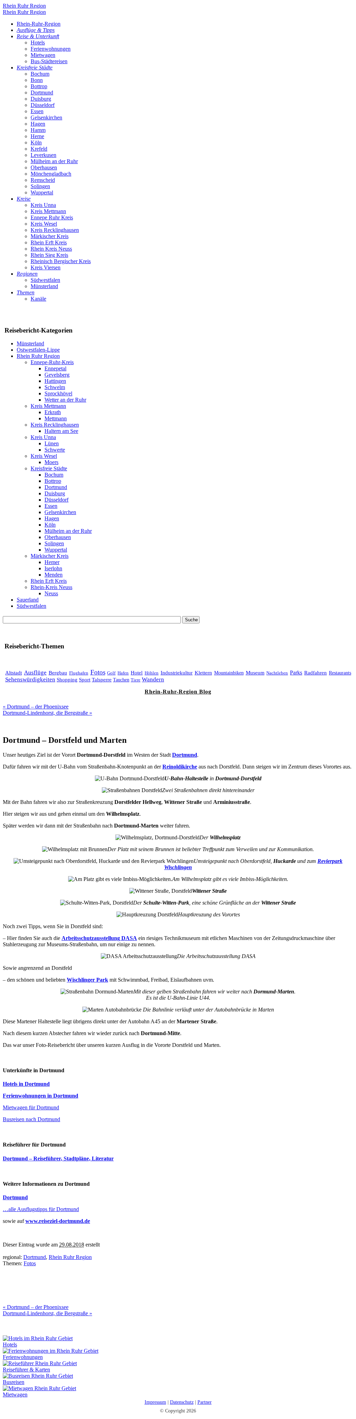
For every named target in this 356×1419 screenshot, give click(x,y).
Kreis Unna (43, 205)
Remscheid (43, 180)
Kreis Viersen (45, 267)
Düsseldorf (43, 105)
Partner (204, 1402)
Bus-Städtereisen (49, 61)
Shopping (67, 679)
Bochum (40, 74)
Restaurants (340, 672)
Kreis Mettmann (48, 211)
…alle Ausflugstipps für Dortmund (41, 1209)
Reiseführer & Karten (26, 1369)
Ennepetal (55, 368)
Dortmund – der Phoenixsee (35, 707)
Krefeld (39, 149)
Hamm (38, 130)
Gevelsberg (57, 375)
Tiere (135, 679)
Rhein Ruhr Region (24, 6)
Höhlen (152, 672)
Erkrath (52, 412)
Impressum (155, 1402)
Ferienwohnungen (51, 49)
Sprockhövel (58, 393)
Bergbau (58, 672)
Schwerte (54, 450)
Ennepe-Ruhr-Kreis (52, 362)
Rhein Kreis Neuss (51, 249)
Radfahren (315, 672)
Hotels (38, 42)
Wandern (153, 679)
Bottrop (39, 86)
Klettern (203, 672)
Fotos (97, 672)
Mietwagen (43, 55)
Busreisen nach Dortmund (31, 1119)
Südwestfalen (45, 280)
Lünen (51, 443)
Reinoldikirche (179, 767)
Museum (255, 672)
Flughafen (78, 672)
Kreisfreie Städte (49, 468)
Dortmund (42, 92)
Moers (51, 462)
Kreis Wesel (44, 224)
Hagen (38, 124)
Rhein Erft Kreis (49, 242)
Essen (37, 111)
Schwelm (54, 387)
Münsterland (44, 286)
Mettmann (55, 418)
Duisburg (41, 99)
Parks (296, 672)
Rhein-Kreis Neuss (51, 587)
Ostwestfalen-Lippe (38, 350)
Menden (53, 575)
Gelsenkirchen (46, 117)
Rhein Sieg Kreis (49, 255)
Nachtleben (277, 672)
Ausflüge (35, 672)
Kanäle (38, 299)
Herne (37, 136)
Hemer (51, 562)
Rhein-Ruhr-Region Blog (178, 692)
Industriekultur (177, 672)
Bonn (37, 80)
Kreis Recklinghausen (55, 230)
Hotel (137, 672)
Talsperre (102, 679)
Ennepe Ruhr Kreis (52, 217)
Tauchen (121, 679)
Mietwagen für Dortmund (31, 1107)
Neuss (51, 593)
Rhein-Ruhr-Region (38, 24)
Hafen (123, 672)
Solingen (40, 186)
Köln (36, 142)
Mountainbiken (229, 672)
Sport (84, 679)
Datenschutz (182, 1402)
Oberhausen (44, 167)
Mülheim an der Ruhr (54, 161)
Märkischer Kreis (49, 236)
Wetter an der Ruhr (65, 400)
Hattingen (55, 381)
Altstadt (13, 672)
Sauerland (28, 600)
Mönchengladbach (51, 174)
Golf (111, 672)
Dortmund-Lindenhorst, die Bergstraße (47, 713)
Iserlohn (53, 568)
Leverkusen (43, 155)
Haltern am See (61, 431)
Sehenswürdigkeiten (30, 679)
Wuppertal (42, 192)
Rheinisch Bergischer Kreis (61, 261)
